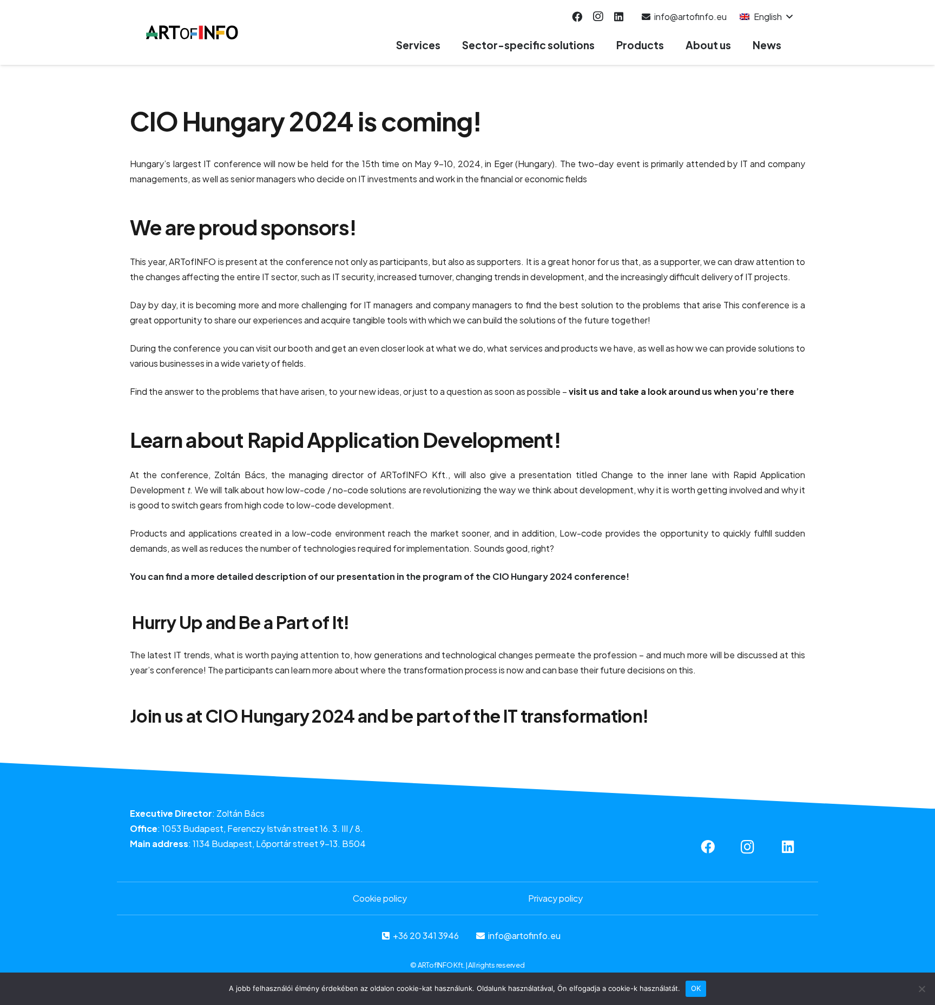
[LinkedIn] (618, 16)
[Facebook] (577, 16)
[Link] (192, 32)
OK (696, 988)
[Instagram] (598, 16)
